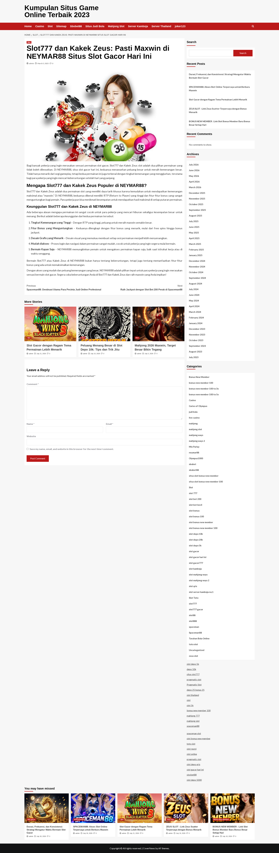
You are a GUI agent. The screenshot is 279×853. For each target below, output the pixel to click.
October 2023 (196, 340)
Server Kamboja (138, 26)
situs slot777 (193, 674)
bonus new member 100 (201, 382)
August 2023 (195, 351)
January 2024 (195, 323)
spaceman (194, 627)
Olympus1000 (196, 458)
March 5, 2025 (43, 63)
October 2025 (196, 204)
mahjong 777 (193, 715)
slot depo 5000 (194, 779)
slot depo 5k (195, 545)
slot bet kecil (195, 504)
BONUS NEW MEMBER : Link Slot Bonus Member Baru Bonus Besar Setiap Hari (219, 123)
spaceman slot (194, 733)
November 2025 (197, 198)
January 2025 (195, 255)
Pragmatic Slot (194, 684)
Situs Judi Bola (94, 26)
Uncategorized (196, 650)
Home (28, 26)
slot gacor (194, 551)
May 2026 (194, 176)
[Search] (253, 26)
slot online (192, 754)
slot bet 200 (195, 499)
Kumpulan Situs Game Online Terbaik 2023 (61, 11)
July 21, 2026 (41, 353)
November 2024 (197, 266)
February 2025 (196, 249)
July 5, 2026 (149, 353)
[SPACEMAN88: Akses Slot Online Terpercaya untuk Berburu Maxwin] (93, 808)
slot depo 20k (196, 539)
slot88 (192, 615)
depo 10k (191, 669)
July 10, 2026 (95, 353)
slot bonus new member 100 (203, 528)
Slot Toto (193, 597)
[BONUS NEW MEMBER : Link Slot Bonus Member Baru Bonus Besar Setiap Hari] (232, 808)
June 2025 (194, 227)
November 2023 (197, 334)
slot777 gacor (196, 609)
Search (191, 42)
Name (30, 423)
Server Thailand (161, 26)
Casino (39, 26)
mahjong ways (196, 435)
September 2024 (197, 278)
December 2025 (197, 193)
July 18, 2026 (227, 836)
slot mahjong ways (198, 574)
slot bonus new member (201, 522)
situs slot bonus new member (203, 475)
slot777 (193, 603)
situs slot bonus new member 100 (206, 481)
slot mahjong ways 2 (199, 580)
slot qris (193, 586)
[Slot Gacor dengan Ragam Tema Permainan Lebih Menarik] (50, 324)
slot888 (193, 621)
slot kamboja (195, 568)
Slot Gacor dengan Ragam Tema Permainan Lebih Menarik (218, 99)
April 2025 (194, 238)
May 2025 (194, 232)
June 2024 (194, 295)
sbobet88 (194, 470)
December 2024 (197, 261)
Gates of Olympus (198, 406)
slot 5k (190, 705)
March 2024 (195, 312)
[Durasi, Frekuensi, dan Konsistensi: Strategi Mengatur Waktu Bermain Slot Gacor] (46, 808)
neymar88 (194, 452)
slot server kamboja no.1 (201, 592)
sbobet (192, 464)
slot (140, 165)
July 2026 (193, 164)
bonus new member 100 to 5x (204, 394)
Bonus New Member (199, 377)
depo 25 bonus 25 (195, 689)
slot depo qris (193, 764)
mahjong (193, 423)
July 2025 (193, 221)
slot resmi (191, 748)
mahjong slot (195, 429)
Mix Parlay (194, 446)
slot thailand (193, 695)
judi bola (193, 412)
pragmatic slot (194, 679)
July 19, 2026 (180, 833)
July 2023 (193, 357)
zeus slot (193, 656)
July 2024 (193, 289)
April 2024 (194, 306)
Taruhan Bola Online (199, 638)
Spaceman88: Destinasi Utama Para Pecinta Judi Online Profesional (64, 288)
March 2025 (195, 244)
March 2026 (195, 187)
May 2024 (194, 300)
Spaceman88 (195, 632)
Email (109, 423)
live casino (194, 417)
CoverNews (149, 848)
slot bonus (194, 510)
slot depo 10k (196, 534)
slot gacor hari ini (197, 557)
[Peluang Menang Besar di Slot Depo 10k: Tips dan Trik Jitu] (104, 324)
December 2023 (197, 329)
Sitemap (61, 26)
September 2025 (197, 210)
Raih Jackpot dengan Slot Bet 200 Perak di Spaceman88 (151, 288)
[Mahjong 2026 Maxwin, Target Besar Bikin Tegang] (158, 324)
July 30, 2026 (41, 836)
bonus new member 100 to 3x (204, 388)
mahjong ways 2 (197, 441)
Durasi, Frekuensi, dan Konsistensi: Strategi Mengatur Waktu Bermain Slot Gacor (220, 76)
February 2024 (196, 317)
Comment (33, 384)
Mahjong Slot (116, 26)
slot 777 (193, 493)
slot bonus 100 (196, 516)
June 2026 (194, 170)
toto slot (193, 644)
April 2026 (194, 181)
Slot (50, 26)
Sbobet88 (76, 26)
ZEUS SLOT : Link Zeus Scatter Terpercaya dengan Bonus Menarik (218, 110)
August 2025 (195, 215)
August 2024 (195, 283)
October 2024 (196, 272)
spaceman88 (193, 726)
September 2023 (197, 346)
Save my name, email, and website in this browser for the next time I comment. (72, 449)
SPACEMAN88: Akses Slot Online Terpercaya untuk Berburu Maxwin (219, 89)
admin (31, 63)
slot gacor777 (196, 563)
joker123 (180, 26)
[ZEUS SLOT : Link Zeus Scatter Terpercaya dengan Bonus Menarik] (186, 808)
